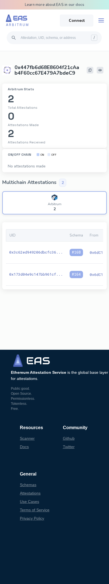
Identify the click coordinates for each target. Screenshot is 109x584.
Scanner (27, 438)
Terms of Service (34, 510)
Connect (77, 20)
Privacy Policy (32, 518)
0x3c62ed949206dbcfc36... (36, 252)
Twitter (69, 446)
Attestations (30, 493)
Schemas (28, 485)
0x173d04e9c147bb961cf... (36, 274)
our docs (76, 4)
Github (69, 438)
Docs (24, 446)
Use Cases (29, 501)
